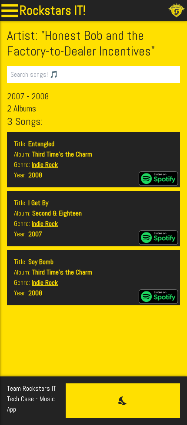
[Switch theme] (123, 400)
